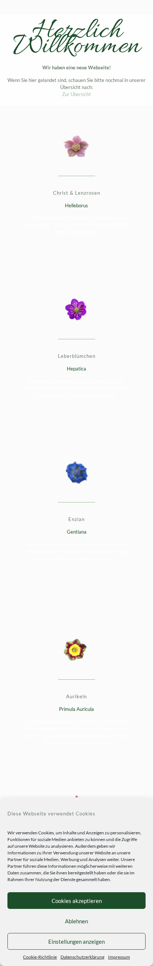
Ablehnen (76, 921)
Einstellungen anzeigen (76, 941)
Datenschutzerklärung (82, 957)
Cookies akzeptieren (77, 900)
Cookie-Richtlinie (40, 957)
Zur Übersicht (76, 94)
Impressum (119, 957)
